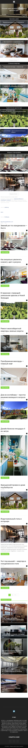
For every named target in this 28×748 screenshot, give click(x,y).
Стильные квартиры (14, 63)
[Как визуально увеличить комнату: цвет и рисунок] (14, 275)
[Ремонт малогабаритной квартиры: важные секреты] (14, 343)
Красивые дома (14, 19)
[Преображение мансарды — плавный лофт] (14, 74)
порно (2, 212)
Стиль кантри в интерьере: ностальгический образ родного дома (13, 619)
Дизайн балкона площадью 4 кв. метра (13, 86)
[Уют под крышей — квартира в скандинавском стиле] (14, 577)
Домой (2, 223)
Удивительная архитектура (14, 108)
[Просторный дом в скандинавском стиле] (14, 49)
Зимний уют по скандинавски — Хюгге (13, 155)
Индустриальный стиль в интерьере (13, 175)
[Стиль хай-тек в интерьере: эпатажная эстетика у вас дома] (14, 631)
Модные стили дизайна (14, 152)
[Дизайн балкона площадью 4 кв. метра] (14, 93)
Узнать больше (5, 252)
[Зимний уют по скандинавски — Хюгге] (14, 163)
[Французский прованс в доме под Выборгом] (14, 29)
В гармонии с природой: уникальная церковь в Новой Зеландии (13, 295)
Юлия (3, 621)
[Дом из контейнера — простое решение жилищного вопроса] (14, 138)
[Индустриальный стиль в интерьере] (14, 182)
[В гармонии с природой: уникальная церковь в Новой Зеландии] (14, 118)
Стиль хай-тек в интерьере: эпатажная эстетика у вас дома (13, 634)
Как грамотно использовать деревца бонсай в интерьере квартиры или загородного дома (12, 652)
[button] (26, 2)
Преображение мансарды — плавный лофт (13, 66)
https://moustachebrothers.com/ (7, 221)
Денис (3, 655)
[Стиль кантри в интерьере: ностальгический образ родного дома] (14, 613)
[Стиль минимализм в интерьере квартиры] (14, 684)
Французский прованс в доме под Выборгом (13, 22)
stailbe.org (7, 207)
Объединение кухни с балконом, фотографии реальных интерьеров (12, 670)
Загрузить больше (13, 60)
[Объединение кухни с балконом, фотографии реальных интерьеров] (14, 665)
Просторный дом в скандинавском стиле (13, 41)
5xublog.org (7, 217)
